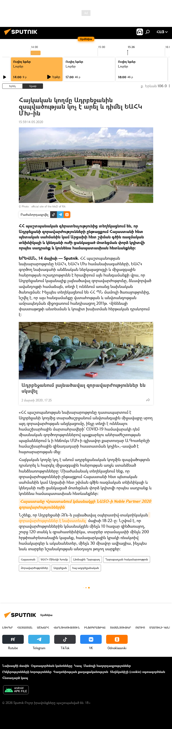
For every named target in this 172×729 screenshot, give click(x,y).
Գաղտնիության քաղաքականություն (80, 672)
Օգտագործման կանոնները (51, 666)
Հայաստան (28, 559)
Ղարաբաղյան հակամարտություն (126, 559)
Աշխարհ (43, 627)
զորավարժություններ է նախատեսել (84, 517)
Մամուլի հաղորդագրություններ (107, 666)
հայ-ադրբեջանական (85, 568)
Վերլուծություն (67, 627)
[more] (148, 399)
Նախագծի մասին (15, 666)
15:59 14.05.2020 (31, 122)
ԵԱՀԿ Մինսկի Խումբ (54, 559)
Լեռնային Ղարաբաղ (86, 559)
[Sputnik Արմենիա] (22, 35)
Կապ (78, 666)
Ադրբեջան (60, 568)
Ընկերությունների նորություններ (27, 672)
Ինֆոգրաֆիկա (94, 627)
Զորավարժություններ (34, 568)
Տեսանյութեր (120, 627)
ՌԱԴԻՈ (140, 627)
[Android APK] (16, 690)
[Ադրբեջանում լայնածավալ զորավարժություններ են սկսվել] (86, 350)
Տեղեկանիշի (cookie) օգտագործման (137, 672)
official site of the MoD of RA (48, 206)
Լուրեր (18, 66)
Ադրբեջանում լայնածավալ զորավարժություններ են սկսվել (84, 388)
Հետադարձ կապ (15, 678)
